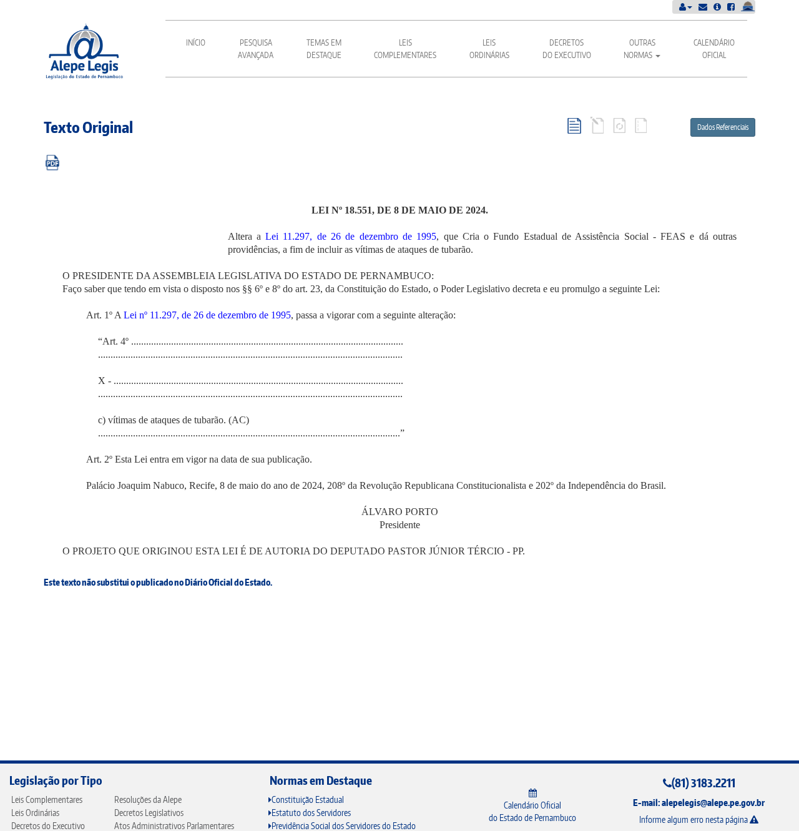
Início (195, 42)
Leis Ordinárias (489, 48)
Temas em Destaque (323, 48)
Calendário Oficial (714, 48)
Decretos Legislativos (149, 812)
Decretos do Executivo (566, 48)
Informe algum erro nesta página (694, 819)
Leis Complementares (405, 48)
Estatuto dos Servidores (311, 812)
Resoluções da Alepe (148, 799)
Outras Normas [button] (639, 48)
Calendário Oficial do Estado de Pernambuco (532, 811)
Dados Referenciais (722, 127)
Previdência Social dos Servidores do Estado (344, 825)
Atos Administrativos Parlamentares (174, 825)
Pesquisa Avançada (255, 48)
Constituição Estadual (308, 799)
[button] (685, 6)
